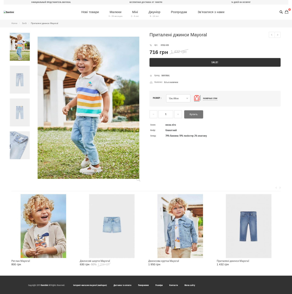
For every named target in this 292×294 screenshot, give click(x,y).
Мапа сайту (189, 285)
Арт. (156, 44)
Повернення (143, 285)
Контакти (173, 285)
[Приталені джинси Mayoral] (19, 47)
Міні (135, 13)
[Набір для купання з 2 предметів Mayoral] (278, 35)
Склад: (153, 135)
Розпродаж (179, 12)
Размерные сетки (210, 98)
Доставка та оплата (123, 285)
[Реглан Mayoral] (43, 226)
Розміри (159, 285)
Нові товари (90, 12)
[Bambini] (9, 12)
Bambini (44, 285)
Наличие (158, 82)
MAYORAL (166, 75)
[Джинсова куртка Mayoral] (180, 226)
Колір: (153, 130)
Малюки (115, 13)
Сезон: (153, 124)
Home (14, 23)
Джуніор (154, 13)
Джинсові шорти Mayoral (95, 261)
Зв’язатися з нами (211, 12)
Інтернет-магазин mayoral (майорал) (90, 285)
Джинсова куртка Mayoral (163, 261)
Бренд (157, 75)
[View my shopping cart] (286, 12)
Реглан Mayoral (20, 261)
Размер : (157, 97)
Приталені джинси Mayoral (233, 261)
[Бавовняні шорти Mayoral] (272, 35)
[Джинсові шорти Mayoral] (112, 226)
